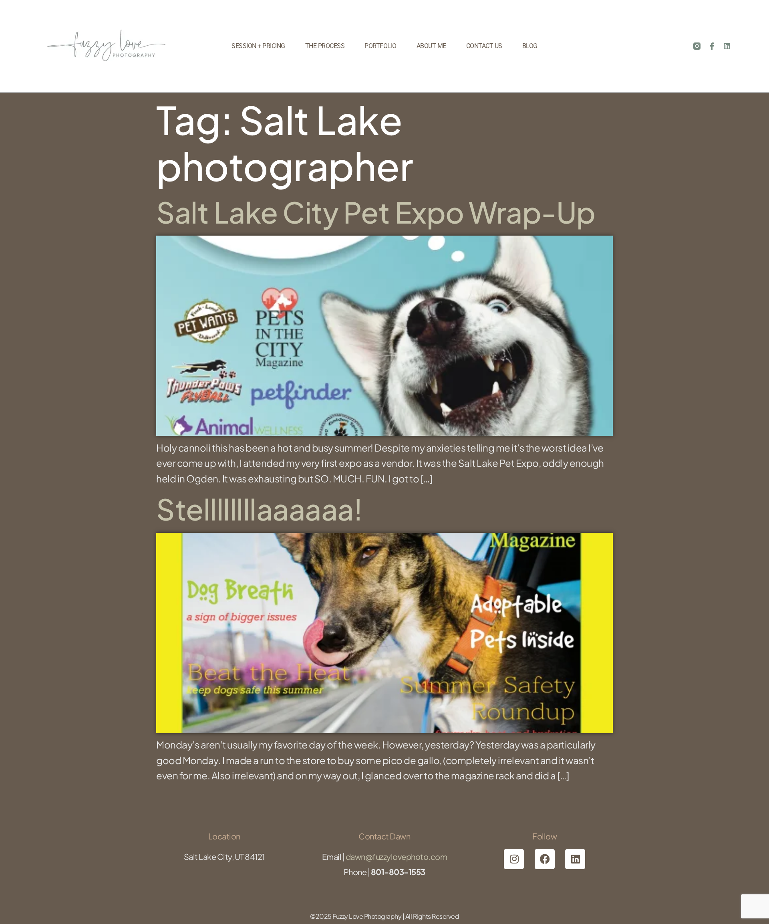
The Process (325, 46)
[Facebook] (545, 859)
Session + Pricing (258, 46)
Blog (529, 46)
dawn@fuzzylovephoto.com (396, 856)
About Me (431, 46)
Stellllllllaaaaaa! (259, 508)
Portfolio (380, 46)
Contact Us (484, 46)
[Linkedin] (727, 46)
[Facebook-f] (712, 46)
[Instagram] (514, 859)
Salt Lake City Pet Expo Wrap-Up (376, 212)
